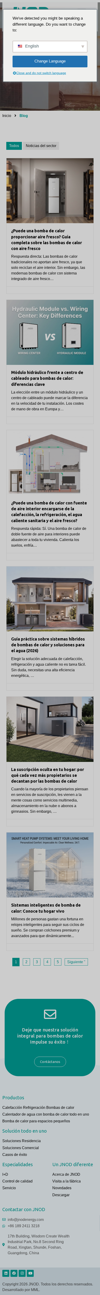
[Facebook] (13, 1273)
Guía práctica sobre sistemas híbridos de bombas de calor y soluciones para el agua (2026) (48, 645)
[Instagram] (22, 1273)
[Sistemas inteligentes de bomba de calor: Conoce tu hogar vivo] (50, 865)
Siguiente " (76, 962)
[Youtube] (30, 1273)
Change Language (50, 61)
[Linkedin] (5, 1273)
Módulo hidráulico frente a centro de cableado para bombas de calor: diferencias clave (47, 378)
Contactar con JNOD (23, 1209)
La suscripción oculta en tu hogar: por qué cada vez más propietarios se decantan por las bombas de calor (47, 775)
